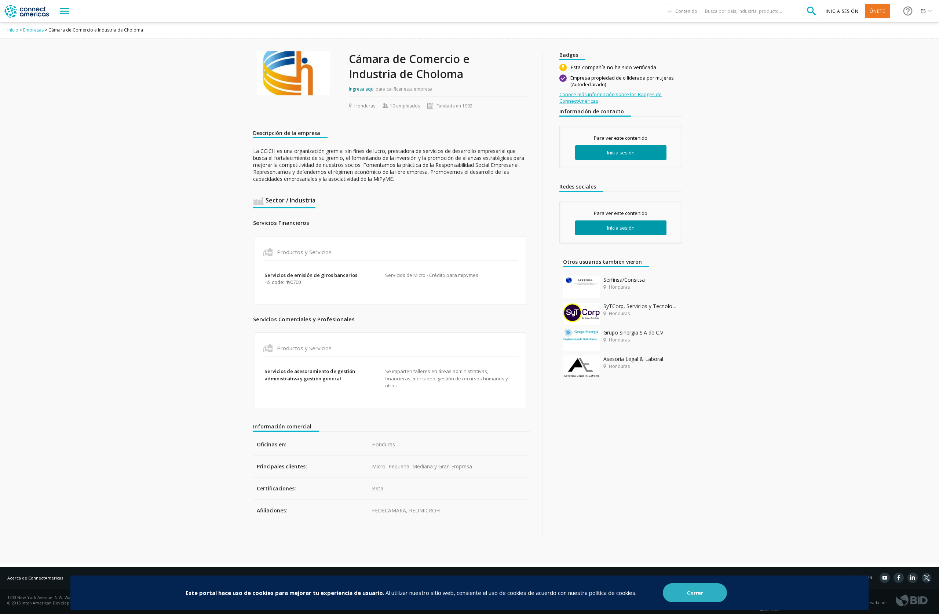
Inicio (12, 30)
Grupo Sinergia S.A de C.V (633, 332)
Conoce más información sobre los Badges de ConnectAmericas (610, 97)
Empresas (33, 30)
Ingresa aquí (361, 89)
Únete (877, 11)
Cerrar (695, 593)
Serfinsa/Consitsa (624, 279)
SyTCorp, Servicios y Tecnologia (641, 306)
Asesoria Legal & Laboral (633, 358)
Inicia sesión (621, 152)
